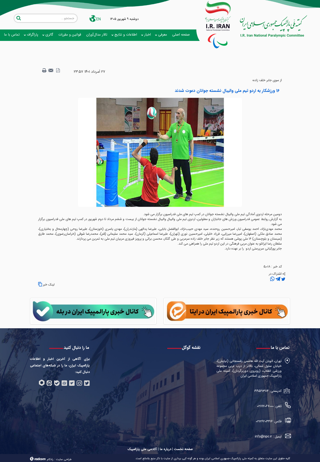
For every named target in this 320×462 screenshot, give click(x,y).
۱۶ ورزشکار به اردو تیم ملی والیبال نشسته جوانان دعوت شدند (227, 90)
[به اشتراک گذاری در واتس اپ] (272, 279)
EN (98, 19)
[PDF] (58, 70)
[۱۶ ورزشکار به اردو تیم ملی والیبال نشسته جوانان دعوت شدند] (160, 152)
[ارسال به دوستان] (51, 70)
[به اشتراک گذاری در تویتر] (282, 279)
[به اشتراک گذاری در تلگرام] (277, 279)
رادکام (50, 459)
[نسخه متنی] (44, 70)
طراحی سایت (63, 459)
